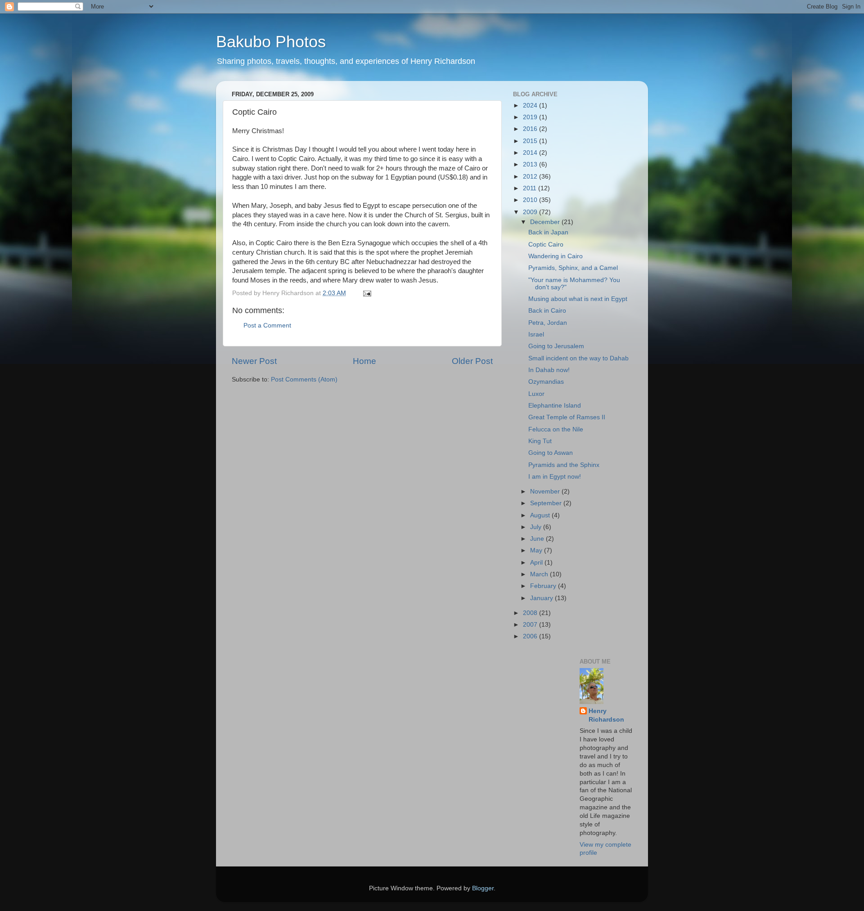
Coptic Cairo (545, 244)
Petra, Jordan (547, 322)
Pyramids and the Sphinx (563, 465)
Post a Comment (267, 325)
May (537, 550)
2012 (531, 176)
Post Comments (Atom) (304, 379)
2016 (531, 129)
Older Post (472, 361)
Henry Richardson (606, 715)
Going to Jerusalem (556, 346)
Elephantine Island (554, 405)
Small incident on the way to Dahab (578, 358)
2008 (531, 613)
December (546, 222)
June (538, 538)
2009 (531, 212)
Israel (536, 334)
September (546, 503)
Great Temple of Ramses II (566, 417)
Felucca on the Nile (555, 429)
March (540, 574)
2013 (531, 164)
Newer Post (254, 361)
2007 (531, 624)
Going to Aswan (550, 452)
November (546, 491)
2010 (531, 200)
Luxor (536, 393)
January (542, 598)
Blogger (483, 888)
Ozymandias (546, 381)
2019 (531, 117)
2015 (531, 141)
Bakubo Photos (271, 41)
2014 (531, 152)
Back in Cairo (547, 310)
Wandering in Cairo (555, 256)
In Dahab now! (549, 370)
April (537, 562)
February (544, 586)
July (536, 527)
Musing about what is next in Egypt (577, 299)
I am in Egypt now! (554, 476)
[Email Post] (366, 293)
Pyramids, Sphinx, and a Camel (573, 268)
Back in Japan (548, 232)
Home (364, 361)
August (541, 515)
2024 (531, 105)
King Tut (540, 441)
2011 (530, 188)
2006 (531, 636)
